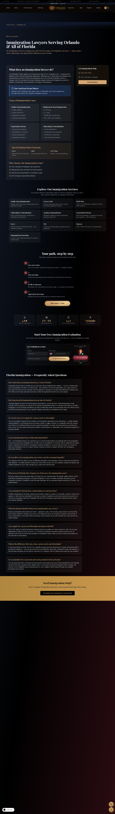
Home (8, 7)
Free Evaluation (92, 82)
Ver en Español (13, 36)
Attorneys (40, 7)
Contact (98, 7)
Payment (89, 7)
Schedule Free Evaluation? (98, 802)
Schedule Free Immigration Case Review (57, 593)
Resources (71, 7)
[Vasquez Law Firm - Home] (57, 7)
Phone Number (52, 350)
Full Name (29, 350)
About (16, 7)
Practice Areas (28, 7)
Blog (81, 7)
